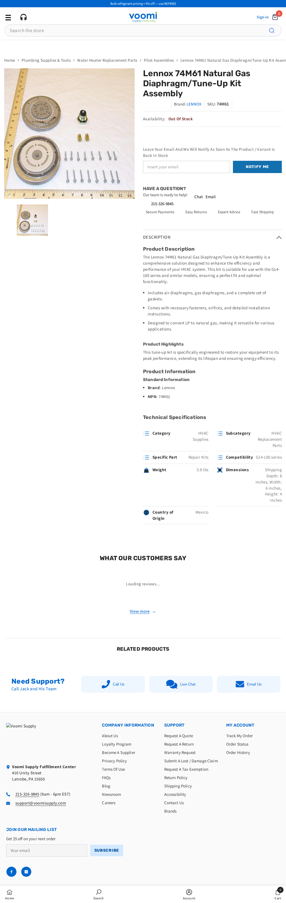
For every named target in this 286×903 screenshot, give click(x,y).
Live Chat (188, 684)
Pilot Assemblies (159, 60)
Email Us (254, 684)
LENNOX (194, 104)
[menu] (7, 17)
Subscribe (106, 850)
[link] (98, 894)
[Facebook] (11, 871)
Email (211, 196)
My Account (240, 725)
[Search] (274, 30)
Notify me (257, 166)
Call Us (119, 684)
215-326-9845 (162, 203)
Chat (198, 196)
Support (174, 725)
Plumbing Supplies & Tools (46, 60)
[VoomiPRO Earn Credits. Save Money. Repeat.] (143, 46)
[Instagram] (26, 871)
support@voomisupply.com (40, 803)
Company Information (128, 725)
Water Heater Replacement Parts (107, 60)
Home (9, 60)
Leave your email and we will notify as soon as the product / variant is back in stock (209, 152)
